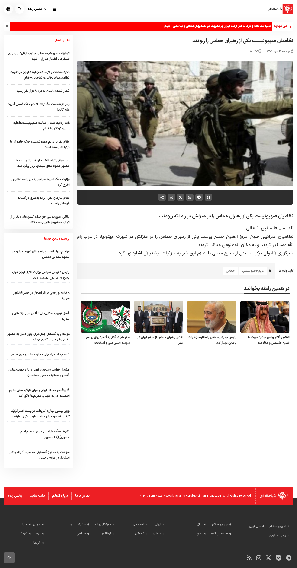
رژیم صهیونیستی (253, 270)
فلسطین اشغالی (261, 228)
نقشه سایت (37, 495)
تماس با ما (82, 495)
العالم (287, 228)
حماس (230, 270)
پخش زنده (15, 495)
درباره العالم (60, 495)
